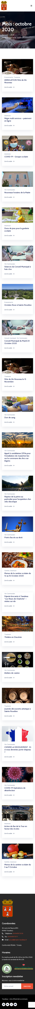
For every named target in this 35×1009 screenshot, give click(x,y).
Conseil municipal (10, 338)
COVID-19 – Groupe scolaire (16, 157)
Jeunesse (7, 116)
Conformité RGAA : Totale (11, 945)
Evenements (8, 77)
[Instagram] (11, 1004)
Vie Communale (9, 190)
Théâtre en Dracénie (13, 637)
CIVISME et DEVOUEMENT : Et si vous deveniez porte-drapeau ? (17, 749)
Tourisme (17, 77)
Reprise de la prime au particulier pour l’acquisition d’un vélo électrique (17, 499)
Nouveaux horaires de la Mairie (17, 192)
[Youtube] (15, 1004)
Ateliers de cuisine (12, 673)
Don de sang (9, 417)
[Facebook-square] (3, 1004)
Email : (16, 940)
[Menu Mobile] (31, 6)
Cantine (7, 571)
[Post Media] (17, 68)
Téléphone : (14, 933)
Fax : (11, 937)
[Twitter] (7, 1004)
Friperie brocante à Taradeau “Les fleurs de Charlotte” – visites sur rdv (16, 598)
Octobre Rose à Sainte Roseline (18, 305)
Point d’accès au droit (13, 537)
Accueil (5, 35)
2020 (12, 35)
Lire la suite (8, 87)
